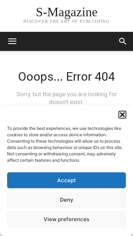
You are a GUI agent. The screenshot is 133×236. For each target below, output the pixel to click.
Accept (66, 180)
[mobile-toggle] (12, 41)
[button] (122, 114)
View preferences (66, 219)
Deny (66, 199)
